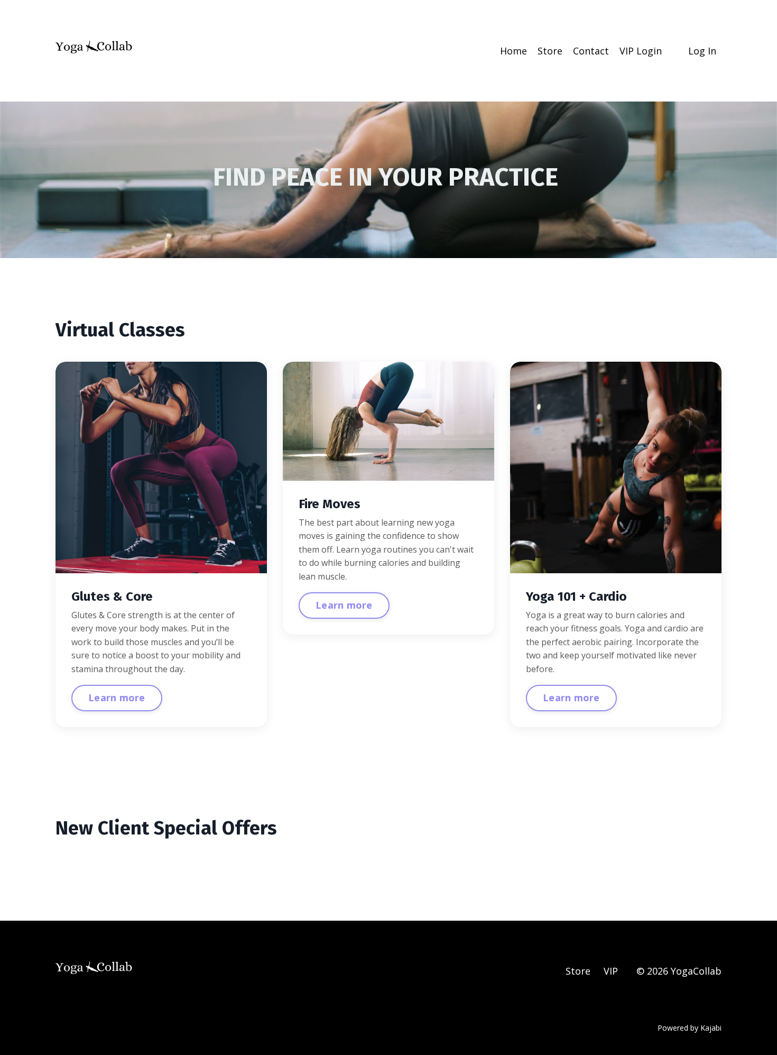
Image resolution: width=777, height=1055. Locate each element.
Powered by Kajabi (690, 1028)
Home (513, 50)
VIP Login (640, 50)
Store (550, 50)
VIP (611, 971)
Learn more (116, 697)
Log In (702, 50)
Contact (591, 50)
